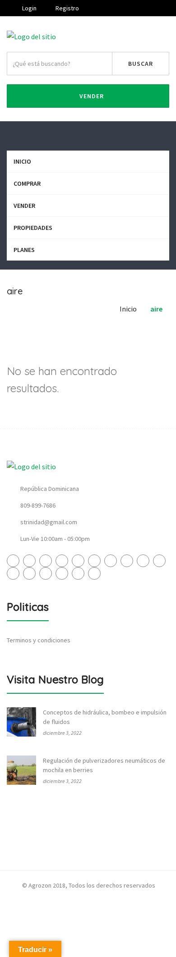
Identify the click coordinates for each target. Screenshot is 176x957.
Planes (24, 250)
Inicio (22, 161)
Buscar (140, 64)
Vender (91, 96)
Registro (66, 8)
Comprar (27, 183)
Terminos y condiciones (38, 640)
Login (29, 8)
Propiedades (33, 228)
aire (156, 308)
